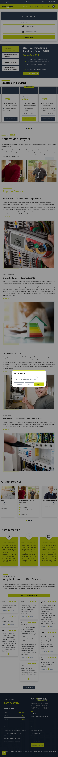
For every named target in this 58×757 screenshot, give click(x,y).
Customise (19, 384)
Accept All (39, 384)
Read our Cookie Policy (31, 379)
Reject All (29, 384)
